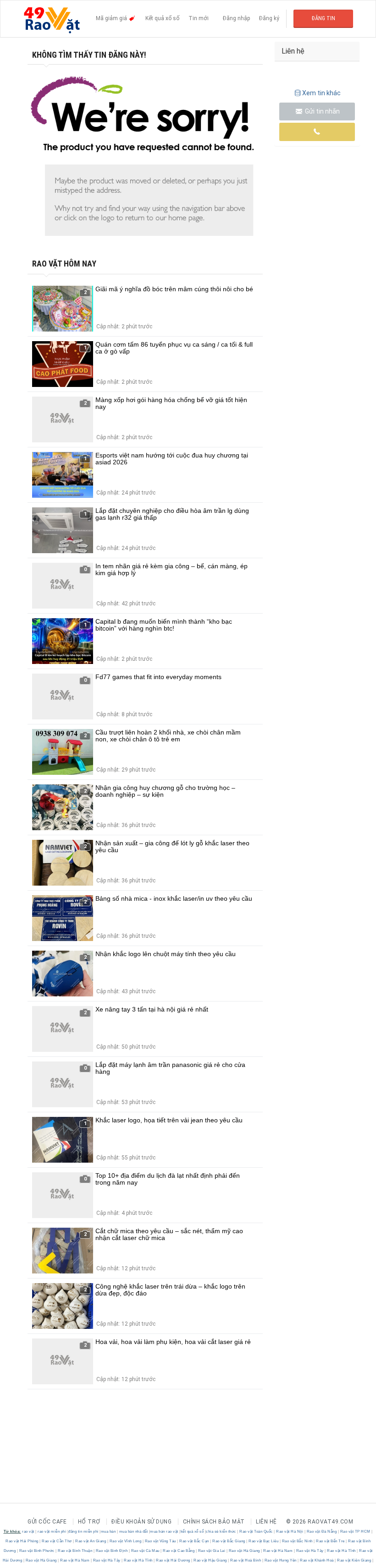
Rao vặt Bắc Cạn (194, 1541)
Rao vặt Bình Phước (36, 1551)
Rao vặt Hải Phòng (22, 1541)
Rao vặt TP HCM (355, 1531)
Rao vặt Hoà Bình (245, 1560)
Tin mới (198, 18)
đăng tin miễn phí (83, 1531)
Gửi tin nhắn (322, 111)
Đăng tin (323, 18)
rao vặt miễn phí (52, 1531)
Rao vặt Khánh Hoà (317, 1560)
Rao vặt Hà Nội (289, 1531)
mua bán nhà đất (133, 1531)
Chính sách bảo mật (214, 1521)
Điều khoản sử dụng (141, 1521)
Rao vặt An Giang (90, 1541)
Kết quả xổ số (162, 18)
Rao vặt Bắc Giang (229, 1541)
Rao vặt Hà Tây (310, 1551)
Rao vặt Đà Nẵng (321, 1531)
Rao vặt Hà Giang (244, 1551)
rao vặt (28, 1531)
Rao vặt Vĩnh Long (125, 1541)
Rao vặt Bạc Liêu (264, 1541)
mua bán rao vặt (164, 1531)
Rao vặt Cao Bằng (179, 1551)
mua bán (108, 1531)
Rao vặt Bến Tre (330, 1541)
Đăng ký (269, 18)
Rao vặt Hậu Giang (210, 1560)
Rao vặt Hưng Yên (280, 1560)
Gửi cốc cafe (47, 1521)
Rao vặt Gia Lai (212, 1551)
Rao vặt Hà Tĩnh (341, 1551)
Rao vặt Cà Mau (145, 1551)
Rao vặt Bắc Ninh (297, 1541)
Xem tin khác (321, 93)
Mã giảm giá (112, 18)
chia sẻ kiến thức (221, 1531)
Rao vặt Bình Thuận (75, 1551)
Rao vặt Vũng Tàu (160, 1541)
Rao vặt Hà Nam (278, 1551)
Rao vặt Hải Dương (173, 1560)
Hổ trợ (89, 1521)
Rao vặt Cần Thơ (57, 1541)
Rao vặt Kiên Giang (354, 1560)
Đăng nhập (236, 18)
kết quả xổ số (192, 1531)
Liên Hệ (266, 1521)
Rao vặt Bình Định (111, 1551)
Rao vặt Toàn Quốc (256, 1531)
